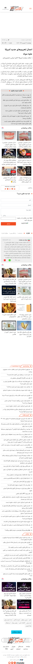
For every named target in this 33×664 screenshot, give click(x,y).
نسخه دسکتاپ (16, 632)
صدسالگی (20, 647)
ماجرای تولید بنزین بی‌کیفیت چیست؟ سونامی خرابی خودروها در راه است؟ (18, 402)
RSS (6, 649)
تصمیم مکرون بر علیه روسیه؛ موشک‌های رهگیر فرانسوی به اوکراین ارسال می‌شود (17, 507)
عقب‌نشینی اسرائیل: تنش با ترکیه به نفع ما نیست (18, 406)
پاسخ (19, 260)
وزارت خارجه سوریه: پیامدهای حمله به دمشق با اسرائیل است (17, 391)
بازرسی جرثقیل (24, 620)
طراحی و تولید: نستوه (15, 660)
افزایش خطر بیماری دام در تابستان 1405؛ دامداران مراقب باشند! (17, 543)
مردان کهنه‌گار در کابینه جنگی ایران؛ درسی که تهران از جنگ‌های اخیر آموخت (17, 106)
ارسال (8, 224)
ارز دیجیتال (8, 623)
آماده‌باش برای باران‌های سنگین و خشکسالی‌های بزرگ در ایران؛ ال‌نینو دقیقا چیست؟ (17, 410)
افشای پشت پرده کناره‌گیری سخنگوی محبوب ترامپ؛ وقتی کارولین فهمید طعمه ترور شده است (17, 122)
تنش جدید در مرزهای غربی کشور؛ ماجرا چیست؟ (18, 375)
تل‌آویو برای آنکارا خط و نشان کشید (21, 482)
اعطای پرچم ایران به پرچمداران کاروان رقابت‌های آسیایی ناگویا (17, 489)
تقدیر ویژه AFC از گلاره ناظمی (23, 494)
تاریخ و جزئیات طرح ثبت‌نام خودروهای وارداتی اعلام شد (16, 522)
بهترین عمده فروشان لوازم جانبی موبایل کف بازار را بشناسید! (19, 570)
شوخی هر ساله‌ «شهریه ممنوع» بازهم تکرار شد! (19, 485)
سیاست (22, 40)
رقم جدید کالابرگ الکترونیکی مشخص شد (20, 378)
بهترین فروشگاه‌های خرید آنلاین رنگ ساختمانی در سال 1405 (15, 566)
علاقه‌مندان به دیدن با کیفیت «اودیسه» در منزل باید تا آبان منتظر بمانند (16, 446)
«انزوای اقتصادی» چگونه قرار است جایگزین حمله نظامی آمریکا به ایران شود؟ (18, 112)
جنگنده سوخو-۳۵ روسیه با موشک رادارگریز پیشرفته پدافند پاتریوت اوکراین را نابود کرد (17, 457)
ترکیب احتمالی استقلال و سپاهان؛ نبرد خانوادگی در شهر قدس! (17, 471)
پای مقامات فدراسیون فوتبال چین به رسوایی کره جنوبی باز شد (17, 526)
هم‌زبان (13, 647)
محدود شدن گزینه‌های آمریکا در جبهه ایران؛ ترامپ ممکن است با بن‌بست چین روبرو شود (17, 451)
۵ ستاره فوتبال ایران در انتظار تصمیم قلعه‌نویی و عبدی (17, 478)
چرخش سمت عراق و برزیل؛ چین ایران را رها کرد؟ (18, 387)
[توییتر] (12, 663)
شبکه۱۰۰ (28, 647)
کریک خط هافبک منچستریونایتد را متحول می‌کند (18, 475)
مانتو (30, 620)
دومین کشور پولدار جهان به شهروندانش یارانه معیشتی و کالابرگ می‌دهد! (16, 117)
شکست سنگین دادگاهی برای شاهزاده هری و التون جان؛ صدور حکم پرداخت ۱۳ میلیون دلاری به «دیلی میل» (18, 441)
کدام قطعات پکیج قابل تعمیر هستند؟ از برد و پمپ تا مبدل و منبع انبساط (16, 562)
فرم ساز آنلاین (17, 620)
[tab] (27, 366)
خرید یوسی (28, 623)
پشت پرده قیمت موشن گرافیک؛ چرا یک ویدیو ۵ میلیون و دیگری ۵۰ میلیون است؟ (17, 538)
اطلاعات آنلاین (16, 8)
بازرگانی (27, 534)
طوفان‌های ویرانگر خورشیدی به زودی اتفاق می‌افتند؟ (17, 530)
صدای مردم (6, 647)
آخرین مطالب (26, 415)
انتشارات (18, 649)
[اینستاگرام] (15, 663)
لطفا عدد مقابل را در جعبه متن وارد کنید (24, 219)
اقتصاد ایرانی (22, 623)
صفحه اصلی (28, 40)
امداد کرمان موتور (8, 620)
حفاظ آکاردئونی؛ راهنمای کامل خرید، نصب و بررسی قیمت (16, 558)
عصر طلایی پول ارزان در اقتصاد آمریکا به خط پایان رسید (16, 466)
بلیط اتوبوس (28, 626)
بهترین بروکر (14, 623)
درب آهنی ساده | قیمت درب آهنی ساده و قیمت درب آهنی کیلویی (17, 551)
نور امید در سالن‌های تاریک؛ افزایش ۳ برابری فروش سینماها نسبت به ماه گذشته (16, 430)
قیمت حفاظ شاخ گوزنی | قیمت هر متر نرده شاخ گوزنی (17, 555)
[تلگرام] (9, 663)
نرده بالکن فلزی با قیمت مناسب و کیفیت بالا (19, 547)
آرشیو (12, 649)
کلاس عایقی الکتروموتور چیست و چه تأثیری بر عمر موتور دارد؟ (17, 575)
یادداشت (25, 649)
